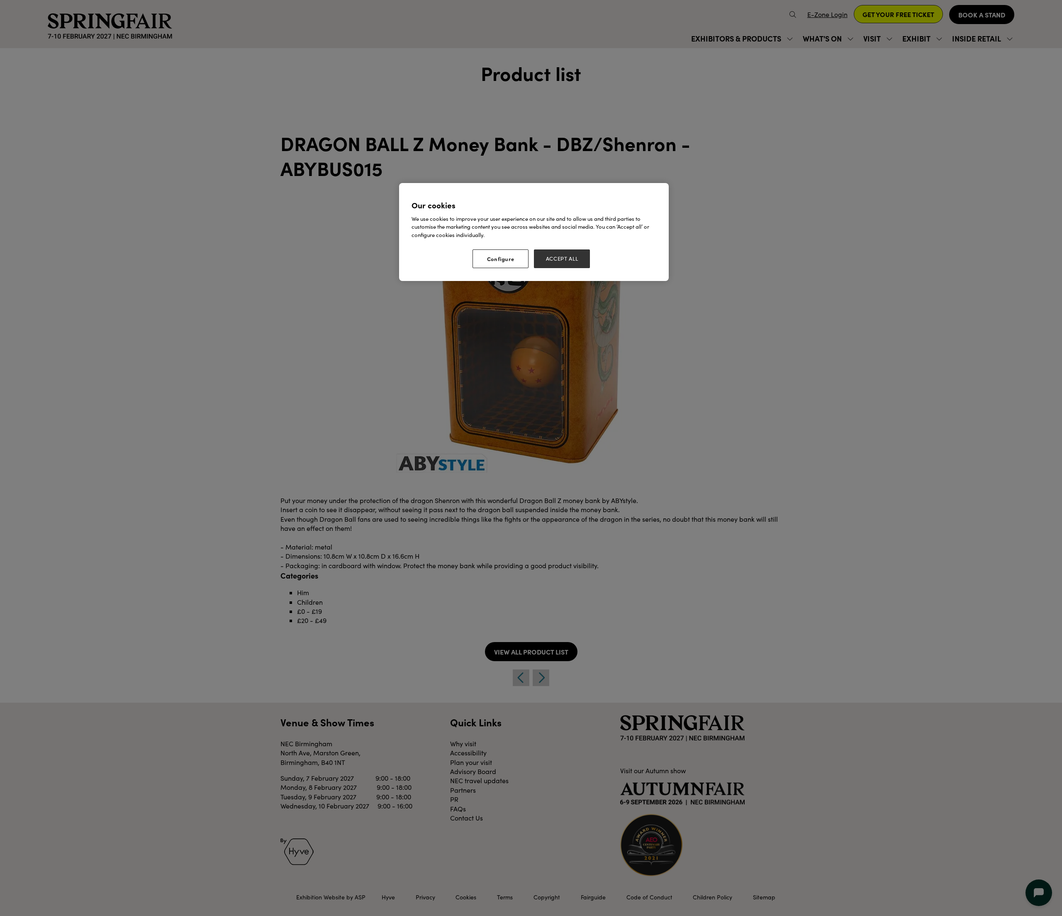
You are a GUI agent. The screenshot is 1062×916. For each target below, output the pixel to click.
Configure (500, 258)
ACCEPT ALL (562, 258)
